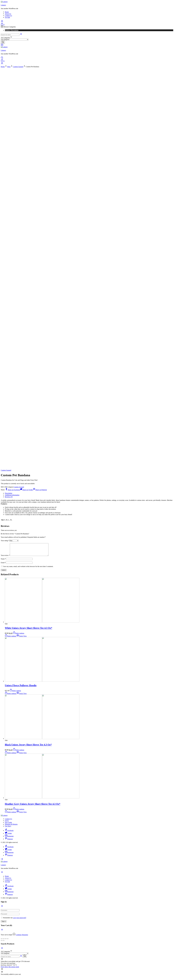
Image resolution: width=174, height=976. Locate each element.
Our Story (8, 826)
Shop (8, 67)
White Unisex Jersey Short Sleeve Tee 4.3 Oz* (28, 628)
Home (7, 12)
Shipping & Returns (11, 824)
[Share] (3, 938)
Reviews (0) (9, 497)
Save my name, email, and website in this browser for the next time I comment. (28, 566)
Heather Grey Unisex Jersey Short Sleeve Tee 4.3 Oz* (32, 804)
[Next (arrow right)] (3, 940)
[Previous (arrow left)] (1, 940)
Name (3, 559)
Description (8, 493)
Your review (5, 555)
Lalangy (3, 5)
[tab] (89, 493)
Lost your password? (19, 918)
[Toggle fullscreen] (5, 938)
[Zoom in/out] (7, 938)
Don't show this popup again (10, 967)
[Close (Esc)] (1, 938)
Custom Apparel (18, 67)
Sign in (4, 921)
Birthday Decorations (11, 30)
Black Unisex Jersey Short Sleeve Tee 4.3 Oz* (28, 744)
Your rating (5, 540)
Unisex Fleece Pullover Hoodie (21, 685)
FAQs (7, 820)
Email (3, 562)
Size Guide (8, 822)
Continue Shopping (22, 935)
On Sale (7, 17)
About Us (8, 14)
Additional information (12, 495)
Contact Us (8, 15)
